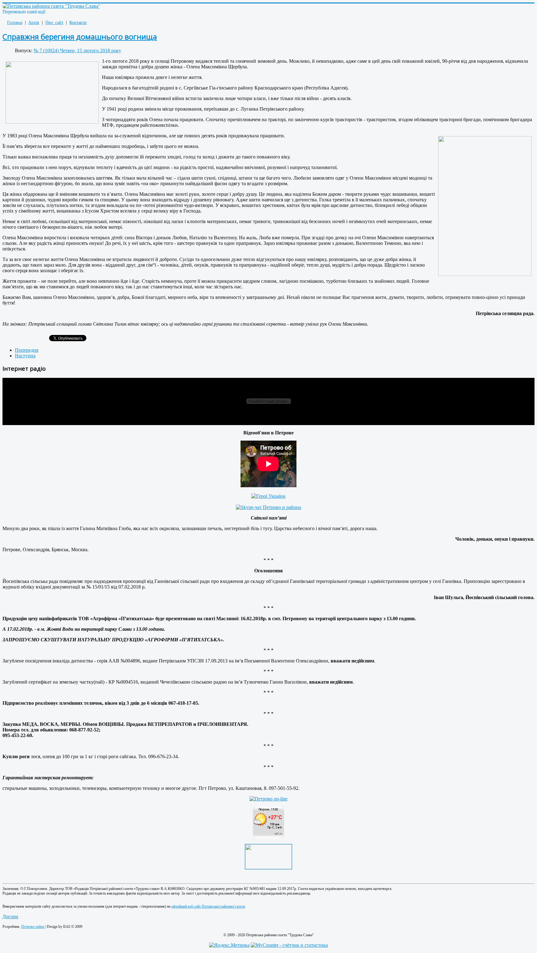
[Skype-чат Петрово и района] (268, 507)
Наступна (25, 355)
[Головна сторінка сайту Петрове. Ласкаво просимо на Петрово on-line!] (268, 798)
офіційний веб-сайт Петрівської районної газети (208, 906)
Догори (10, 916)
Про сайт (54, 22)
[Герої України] (268, 496)
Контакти (78, 22)
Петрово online (32, 926)
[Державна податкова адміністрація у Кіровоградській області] (268, 867)
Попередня (26, 350)
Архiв (33, 22)
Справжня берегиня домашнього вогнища (79, 36)
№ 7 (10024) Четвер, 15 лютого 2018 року (77, 50)
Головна (14, 22)
